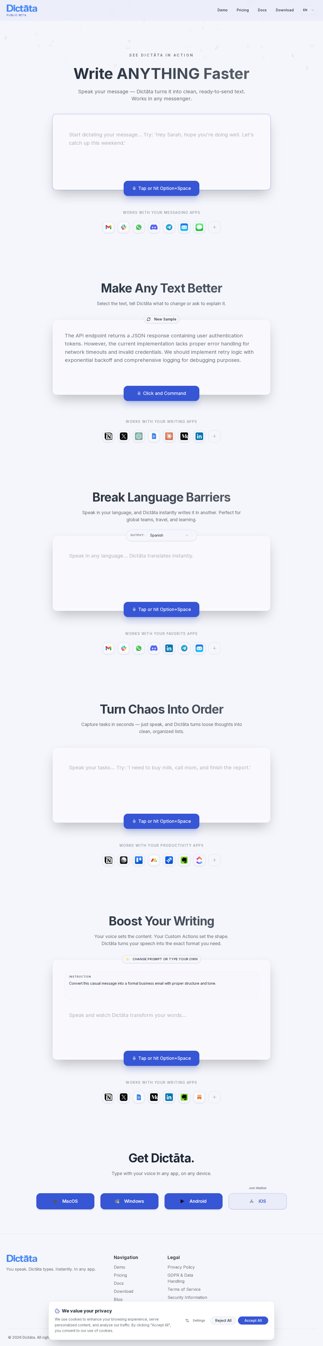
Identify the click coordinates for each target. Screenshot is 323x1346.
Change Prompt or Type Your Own (161, 959)
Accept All (253, 1320)
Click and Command (164, 393)
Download (285, 10)
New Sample (165, 319)
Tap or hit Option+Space (164, 188)
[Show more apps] (214, 227)
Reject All (223, 1320)
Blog (118, 1299)
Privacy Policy (181, 1267)
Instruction (80, 976)
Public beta (16, 15)
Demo (223, 10)
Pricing (243, 10)
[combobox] (309, 10)
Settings (199, 1320)
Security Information (187, 1297)
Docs (262, 10)
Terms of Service (184, 1289)
